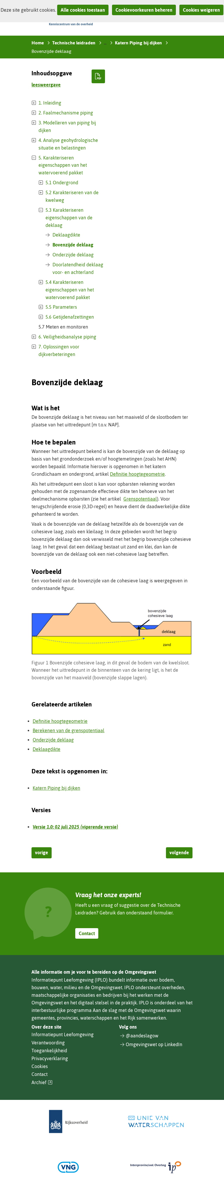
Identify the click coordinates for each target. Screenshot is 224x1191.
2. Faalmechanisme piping (65, 112)
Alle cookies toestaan (83, 10)
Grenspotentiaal (140, 498)
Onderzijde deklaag (73, 254)
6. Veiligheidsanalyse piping (67, 336)
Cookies (40, 1066)
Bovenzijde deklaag (72, 244)
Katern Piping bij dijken (56, 788)
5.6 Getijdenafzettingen (70, 317)
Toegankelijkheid (49, 1050)
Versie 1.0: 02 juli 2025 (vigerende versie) (75, 826)
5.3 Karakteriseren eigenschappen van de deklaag (69, 217)
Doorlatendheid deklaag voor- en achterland (77, 268)
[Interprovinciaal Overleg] (156, 1167)
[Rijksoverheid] (68, 1122)
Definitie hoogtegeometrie (137, 474)
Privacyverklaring (50, 1058)
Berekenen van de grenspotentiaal (68, 730)
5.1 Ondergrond (62, 182)
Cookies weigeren (201, 10)
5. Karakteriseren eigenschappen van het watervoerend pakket (62, 165)
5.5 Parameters (61, 307)
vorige (41, 852)
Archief (42, 1082)
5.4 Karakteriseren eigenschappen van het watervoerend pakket (70, 289)
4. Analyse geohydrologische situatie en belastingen (68, 144)
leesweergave (46, 84)
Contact (87, 933)
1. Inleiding (49, 102)
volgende (179, 852)
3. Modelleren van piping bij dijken (67, 126)
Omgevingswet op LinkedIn (154, 1044)
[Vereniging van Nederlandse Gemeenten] (68, 1167)
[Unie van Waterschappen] (156, 1122)
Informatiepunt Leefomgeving (63, 1034)
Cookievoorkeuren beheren (144, 10)
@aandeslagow (142, 1035)
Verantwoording (48, 1042)
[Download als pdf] (98, 76)
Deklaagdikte (66, 234)
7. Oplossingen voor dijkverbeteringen (58, 350)
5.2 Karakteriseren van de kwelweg (72, 196)
